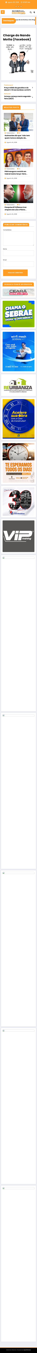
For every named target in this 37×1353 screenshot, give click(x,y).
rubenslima (10, 133)
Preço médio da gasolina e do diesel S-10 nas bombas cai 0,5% (17, 89)
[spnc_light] (34, 12)
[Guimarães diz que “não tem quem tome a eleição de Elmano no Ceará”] (18, 122)
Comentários (7, 230)
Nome (5, 249)
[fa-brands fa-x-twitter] (18, 6)
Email (5, 260)
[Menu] (3, 12)
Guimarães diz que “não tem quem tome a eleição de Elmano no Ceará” (17, 136)
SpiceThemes (27, 1350)
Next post (7, 93)
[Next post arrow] (32, 97)
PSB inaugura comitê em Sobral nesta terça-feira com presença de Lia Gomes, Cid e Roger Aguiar (17, 172)
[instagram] (21, 6)
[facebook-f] (16, 6)
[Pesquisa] (30, 12)
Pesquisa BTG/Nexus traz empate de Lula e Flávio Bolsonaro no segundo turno (17, 208)
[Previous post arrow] (32, 87)
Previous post (8, 85)
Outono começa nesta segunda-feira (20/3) (17, 97)
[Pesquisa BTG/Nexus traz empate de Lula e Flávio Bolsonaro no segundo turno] (18, 194)
